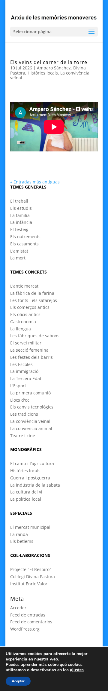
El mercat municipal (30, 527)
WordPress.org (25, 629)
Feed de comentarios (31, 622)
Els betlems (21, 541)
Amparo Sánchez (54, 68)
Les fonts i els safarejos (33, 300)
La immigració (24, 371)
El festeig (19, 229)
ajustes (77, 670)
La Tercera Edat (25, 378)
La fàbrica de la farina (32, 293)
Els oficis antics (25, 314)
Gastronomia (23, 321)
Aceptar (18, 681)
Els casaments (24, 244)
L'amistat (19, 251)
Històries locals (43, 73)
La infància (21, 222)
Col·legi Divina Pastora (32, 576)
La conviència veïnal (30, 421)
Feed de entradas (27, 615)
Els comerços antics (30, 307)
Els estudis (21, 208)
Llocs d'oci (20, 400)
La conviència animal (31, 428)
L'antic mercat (24, 286)
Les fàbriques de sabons (34, 335)
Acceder (18, 607)
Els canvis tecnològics (31, 407)
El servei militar (25, 343)
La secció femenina (29, 350)
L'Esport (18, 385)
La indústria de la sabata (35, 485)
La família (20, 215)
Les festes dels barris (31, 357)
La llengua (20, 329)
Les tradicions (24, 414)
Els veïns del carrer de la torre (48, 62)
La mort (18, 258)
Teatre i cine (22, 435)
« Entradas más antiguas (35, 182)
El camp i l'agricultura (32, 463)
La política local (25, 499)
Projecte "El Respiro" (30, 569)
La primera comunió (30, 393)
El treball (19, 201)
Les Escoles (21, 364)
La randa (19, 534)
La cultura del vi (26, 492)
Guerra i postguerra (30, 478)
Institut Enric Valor (28, 584)
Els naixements (25, 236)
